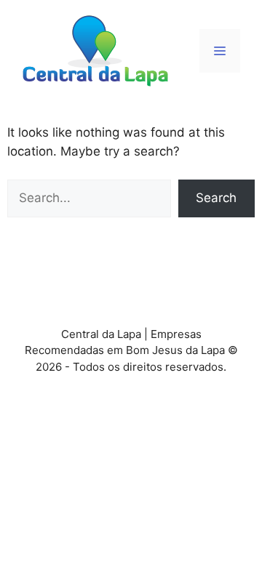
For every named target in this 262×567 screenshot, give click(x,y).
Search (216, 197)
